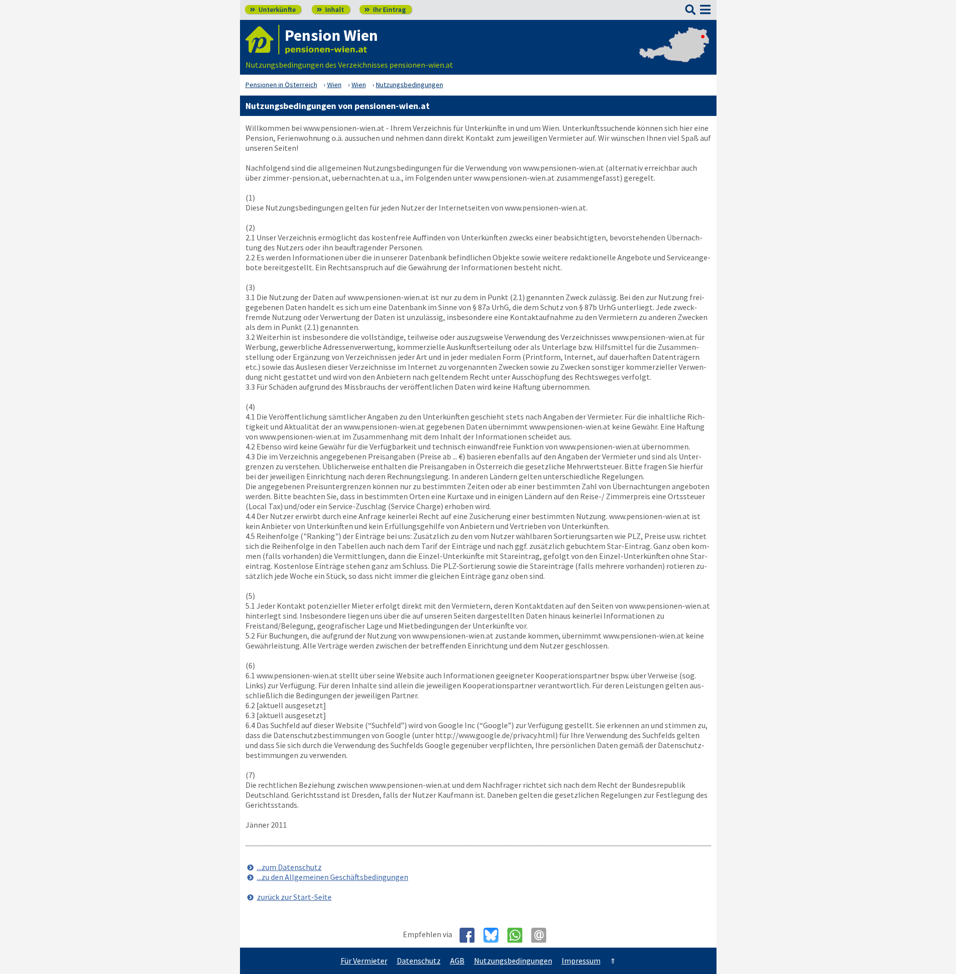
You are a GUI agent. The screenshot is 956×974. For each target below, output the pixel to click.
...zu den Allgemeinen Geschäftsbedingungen (332, 877)
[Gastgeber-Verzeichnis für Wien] (262, 39)
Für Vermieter (364, 961)
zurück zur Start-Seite (294, 897)
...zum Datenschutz (289, 867)
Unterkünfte (273, 9)
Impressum (581, 961)
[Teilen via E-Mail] (542, 935)
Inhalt (330, 9)
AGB (457, 961)
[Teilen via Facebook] (471, 935)
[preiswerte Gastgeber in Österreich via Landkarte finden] (674, 54)
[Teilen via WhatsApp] (518, 935)
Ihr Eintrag (385, 9)
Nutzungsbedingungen (513, 961)
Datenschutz (419, 961)
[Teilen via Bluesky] (494, 935)
